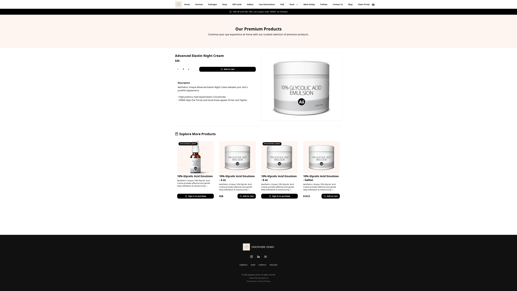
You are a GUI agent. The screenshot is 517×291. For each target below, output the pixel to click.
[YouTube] (265, 257)
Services (243, 265)
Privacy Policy (252, 281)
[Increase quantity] (188, 69)
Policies (273, 265)
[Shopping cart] (373, 4)
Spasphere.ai (263, 278)
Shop (253, 265)
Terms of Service (264, 281)
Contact (263, 265)
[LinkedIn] (258, 257)
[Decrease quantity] (178, 69)
